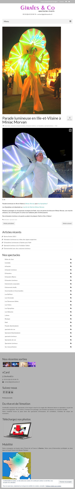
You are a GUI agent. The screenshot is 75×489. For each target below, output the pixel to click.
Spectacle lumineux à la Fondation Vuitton (17, 245)
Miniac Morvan (30, 203)
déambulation (6, 219)
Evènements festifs (11, 287)
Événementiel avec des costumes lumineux (17, 248)
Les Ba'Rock (8, 294)
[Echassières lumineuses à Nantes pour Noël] (23, 364)
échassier (13, 125)
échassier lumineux (20, 125)
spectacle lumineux (48, 125)
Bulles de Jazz (9, 259)
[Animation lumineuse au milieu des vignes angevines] (15, 364)
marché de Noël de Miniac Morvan (33, 207)
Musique (7, 319)
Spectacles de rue (10, 340)
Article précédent (9, 223)
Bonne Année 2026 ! (10, 236)
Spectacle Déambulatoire (12, 333)
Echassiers (8, 273)
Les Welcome (9, 312)
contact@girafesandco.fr (12, 382)
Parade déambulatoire (12, 326)
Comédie (7, 263)
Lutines (7, 315)
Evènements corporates (12, 284)
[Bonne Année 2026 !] (6, 364)
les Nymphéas (42, 203)
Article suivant (67, 223)
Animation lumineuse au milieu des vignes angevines (20, 239)
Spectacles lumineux (11, 343)
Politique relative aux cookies (53, 486)
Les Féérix (8, 305)
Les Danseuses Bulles (11, 301)
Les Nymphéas (40, 125)
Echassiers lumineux (31, 125)
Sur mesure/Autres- (11, 347)
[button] (4, 162)
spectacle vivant (13, 219)
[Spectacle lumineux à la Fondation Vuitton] (31, 364)
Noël (6, 322)
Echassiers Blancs (10, 277)
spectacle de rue (10, 329)
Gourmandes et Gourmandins (14, 291)
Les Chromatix (9, 298)
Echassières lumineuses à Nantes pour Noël (17, 242)
